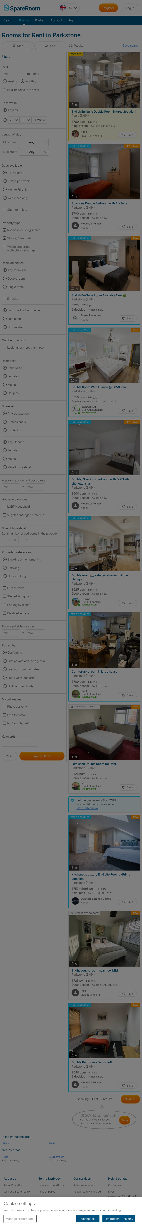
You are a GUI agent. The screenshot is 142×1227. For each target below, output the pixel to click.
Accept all (88, 1219)
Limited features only (118, 1219)
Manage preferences (20, 1219)
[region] (71, 1212)
